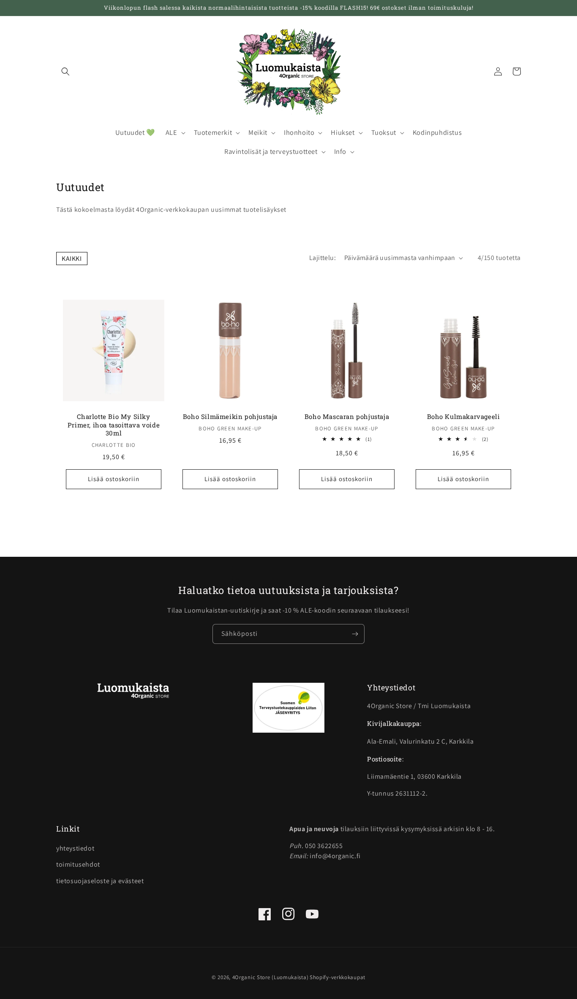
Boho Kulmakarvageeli (463, 417)
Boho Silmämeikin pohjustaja (230, 417)
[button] (65, 71)
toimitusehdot (78, 864)
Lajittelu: (322, 257)
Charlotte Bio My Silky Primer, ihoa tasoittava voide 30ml (114, 425)
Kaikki (72, 258)
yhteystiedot (75, 848)
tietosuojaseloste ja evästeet (100, 880)
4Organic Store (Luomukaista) (270, 977)
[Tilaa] (355, 634)
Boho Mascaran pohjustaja (347, 417)
